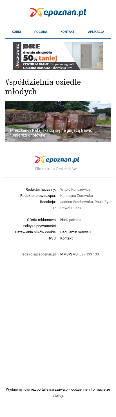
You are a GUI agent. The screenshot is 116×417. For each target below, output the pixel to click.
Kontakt (68, 31)
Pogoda (40, 31)
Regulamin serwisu (75, 232)
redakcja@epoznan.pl (38, 254)
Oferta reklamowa (41, 219)
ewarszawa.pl (57, 389)
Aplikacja (96, 31)
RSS (52, 238)
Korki (16, 31)
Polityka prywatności (39, 226)
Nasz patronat (71, 219)
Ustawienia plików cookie (35, 232)
